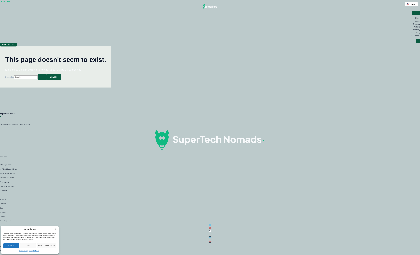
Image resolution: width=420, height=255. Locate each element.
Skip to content (5, 1)
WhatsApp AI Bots (6, 165)
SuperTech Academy (7, 186)
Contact (417, 35)
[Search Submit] (42, 77)
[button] (55, 229)
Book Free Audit (5, 221)
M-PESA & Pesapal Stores (9, 169)
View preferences (46, 246)
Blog (418, 32)
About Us (3, 199)
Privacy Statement (34, 251)
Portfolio (417, 27)
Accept (11, 246)
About (417, 21)
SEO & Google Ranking (7, 173)
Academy (416, 30)
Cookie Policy (23, 251)
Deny (28, 246)
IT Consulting (4, 182)
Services (416, 24)
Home (417, 18)
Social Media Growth (7, 178)
